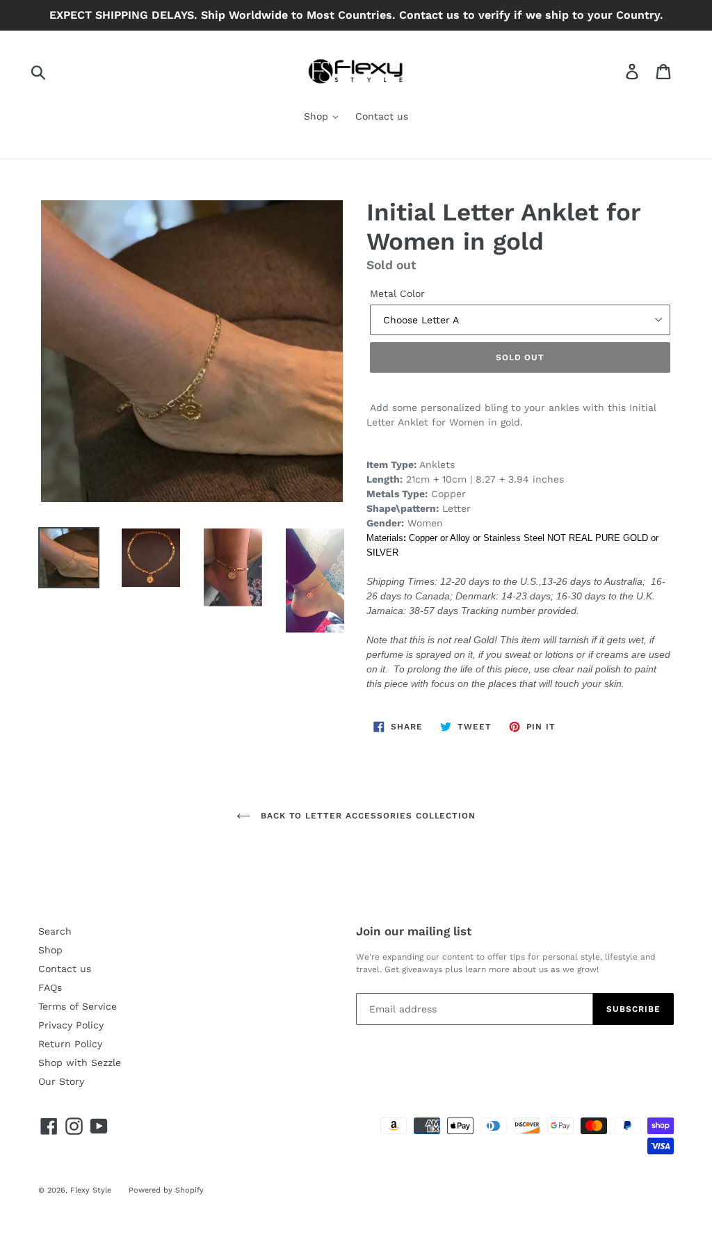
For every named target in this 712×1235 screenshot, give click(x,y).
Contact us (381, 116)
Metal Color (397, 293)
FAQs (50, 987)
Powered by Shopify (166, 1190)
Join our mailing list (413, 931)
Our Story (61, 1081)
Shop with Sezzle (79, 1062)
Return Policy (70, 1043)
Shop (318, 116)
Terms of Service (77, 1006)
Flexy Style (90, 1190)
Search (55, 931)
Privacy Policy (71, 1025)
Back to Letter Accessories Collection (366, 816)
